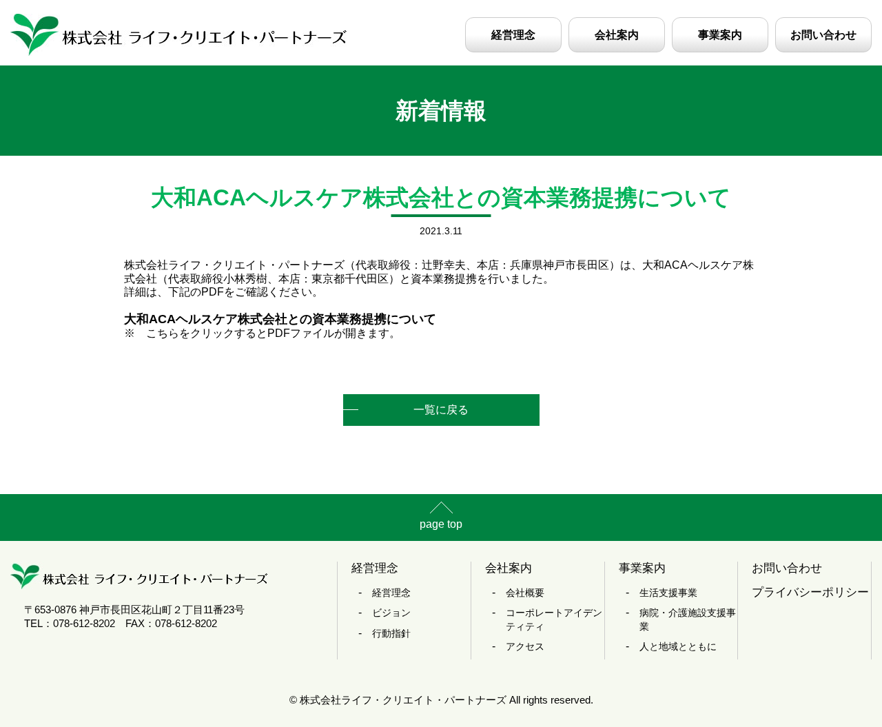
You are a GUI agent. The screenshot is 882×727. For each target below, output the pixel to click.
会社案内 (617, 35)
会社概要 (525, 592)
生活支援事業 (668, 592)
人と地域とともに (678, 646)
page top (441, 524)
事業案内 (720, 35)
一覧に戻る (441, 410)
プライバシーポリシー (810, 592)
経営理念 (513, 35)
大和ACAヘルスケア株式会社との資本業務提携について (280, 318)
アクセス (525, 646)
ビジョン (391, 612)
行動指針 (391, 633)
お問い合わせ (823, 35)
